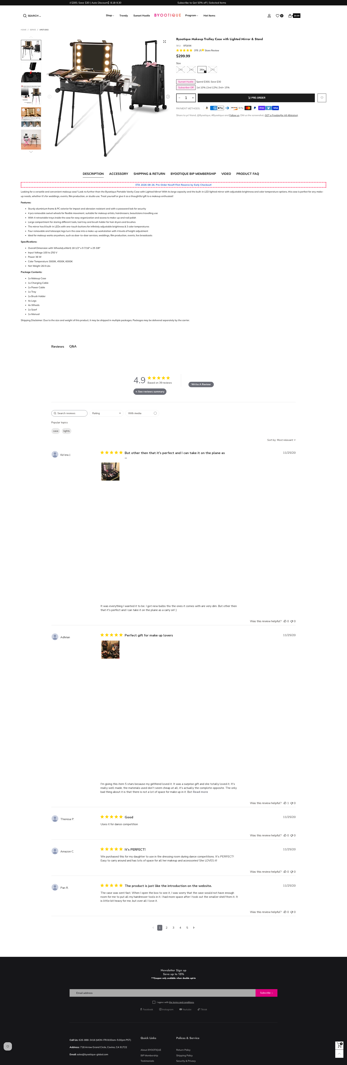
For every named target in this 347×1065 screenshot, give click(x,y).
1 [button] (160, 928)
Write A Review (201, 384)
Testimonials (147, 1060)
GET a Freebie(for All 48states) (281, 115)
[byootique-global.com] (168, 15)
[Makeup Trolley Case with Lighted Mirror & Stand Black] (109, 97)
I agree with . (175, 1002)
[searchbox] (69, 413)
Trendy (123, 15)
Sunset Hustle (141, 15)
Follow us (234, 115)
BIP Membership (149, 1055)
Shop (109, 15)
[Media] (164, 41)
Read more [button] (200, 792)
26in (202, 69)
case (55, 431)
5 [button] (187, 928)
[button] (49, 97)
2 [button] (167, 928)
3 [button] (173, 928)
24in (191, 69)
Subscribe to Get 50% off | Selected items (186, 2)
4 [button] (180, 928)
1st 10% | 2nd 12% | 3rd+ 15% (213, 87)
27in (212, 69)
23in (180, 69)
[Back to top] (339, 1054)
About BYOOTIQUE (151, 1049)
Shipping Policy (184, 1055)
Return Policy (183, 1049)
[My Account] (269, 15)
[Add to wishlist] (322, 98)
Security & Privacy (186, 1060)
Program (190, 15)
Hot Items (209, 15)
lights (66, 431)
